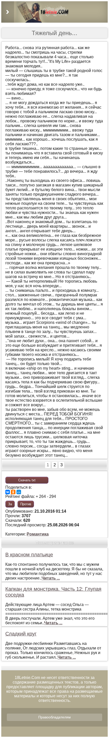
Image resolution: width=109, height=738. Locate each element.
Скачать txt (26, 480)
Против (25, 504)
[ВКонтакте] (7, 492)
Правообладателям (54, 717)
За (10, 504)
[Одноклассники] (13, 492)
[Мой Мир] (18, 492)
